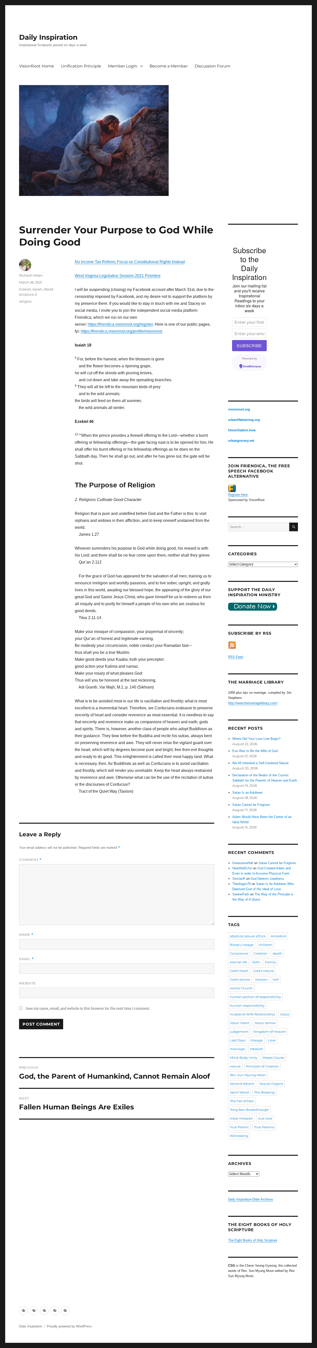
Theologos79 (241, 884)
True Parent (239, 1127)
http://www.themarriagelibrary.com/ (252, 703)
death (277, 953)
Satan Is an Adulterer (247, 792)
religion (25, 301)
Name (26, 935)
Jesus (284, 1014)
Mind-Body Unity (243, 1058)
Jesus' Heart (239, 1023)
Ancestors (278, 936)
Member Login (122, 66)
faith (256, 962)
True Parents (264, 1127)
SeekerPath (240, 894)
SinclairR (238, 878)
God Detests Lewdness (267, 878)
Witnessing (239, 1136)
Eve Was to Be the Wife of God (255, 751)
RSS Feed (235, 657)
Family (270, 962)
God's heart (239, 971)
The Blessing (264, 1092)
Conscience (239, 953)
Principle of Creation (262, 1066)
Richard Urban (31, 275)
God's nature (263, 971)
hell (276, 979)
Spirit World (239, 1092)
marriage (237, 1049)
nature (235, 1066)
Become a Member (169, 66)
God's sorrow (240, 979)
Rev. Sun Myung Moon (248, 1075)
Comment (30, 860)
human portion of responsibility (255, 997)
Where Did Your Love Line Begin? (256, 739)
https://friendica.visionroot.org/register (120, 324)
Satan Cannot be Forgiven (251, 805)
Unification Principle (81, 66)
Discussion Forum (212, 66)
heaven (261, 979)
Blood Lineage (242, 945)
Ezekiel (25, 289)
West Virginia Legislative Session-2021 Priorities (117, 276)
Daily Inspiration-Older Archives (250, 1199)
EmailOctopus (252, 366)
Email (26, 959)
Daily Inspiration (48, 37)
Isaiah (37, 289)
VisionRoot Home (36, 66)
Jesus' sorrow (265, 1023)
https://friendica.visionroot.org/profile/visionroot (121, 331)
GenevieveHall (242, 863)
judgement (239, 1032)
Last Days (237, 1040)
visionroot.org (239, 409)
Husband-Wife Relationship (252, 1014)
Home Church (241, 988)
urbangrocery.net (241, 440)
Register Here (238, 495)
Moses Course (273, 1058)
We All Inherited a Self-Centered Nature (260, 763)
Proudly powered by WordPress (69, 1326)
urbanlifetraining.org (244, 420)
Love (272, 1040)
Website (27, 983)
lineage (256, 1040)
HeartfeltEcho (242, 868)
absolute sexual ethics (247, 936)
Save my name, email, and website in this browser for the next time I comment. (88, 1008)
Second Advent (242, 1084)
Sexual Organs (271, 1084)
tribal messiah (241, 1118)
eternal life (238, 962)
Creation (260, 953)
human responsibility (247, 1005)
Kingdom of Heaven (270, 1032)
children (265, 945)
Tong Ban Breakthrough (249, 1110)
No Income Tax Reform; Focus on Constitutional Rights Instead (130, 262)
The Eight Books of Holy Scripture (252, 1240)
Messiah (256, 1049)
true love (265, 1118)
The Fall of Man (242, 1101)
